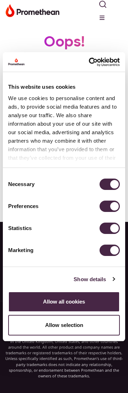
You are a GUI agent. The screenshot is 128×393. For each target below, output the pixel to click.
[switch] (110, 206)
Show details (90, 279)
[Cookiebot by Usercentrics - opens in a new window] (90, 62)
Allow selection (64, 325)
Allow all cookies (64, 302)
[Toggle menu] (102, 16)
